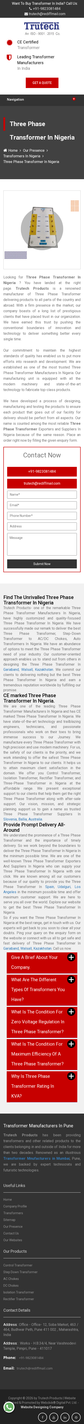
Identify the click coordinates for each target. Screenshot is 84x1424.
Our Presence (34, 150)
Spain (49, 887)
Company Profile (15, 1206)
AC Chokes (11, 1279)
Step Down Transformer (20, 1272)
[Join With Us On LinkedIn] (64, 1417)
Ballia (22, 819)
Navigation (41, 99)
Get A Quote (42, 83)
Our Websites (12, 1240)
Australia (35, 819)
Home (13, 150)
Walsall (27, 669)
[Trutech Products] (42, 30)
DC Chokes (11, 1285)
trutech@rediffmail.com (46, 14)
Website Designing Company (42, 1407)
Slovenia (10, 819)
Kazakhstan (44, 669)
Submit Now (42, 564)
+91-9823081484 (46, 9)
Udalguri (64, 887)
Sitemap (9, 1220)
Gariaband (11, 669)
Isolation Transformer (18, 1292)
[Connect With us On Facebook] (42, 1417)
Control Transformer (17, 1265)
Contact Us (11, 1233)
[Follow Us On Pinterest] (76, 1417)
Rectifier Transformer (18, 1299)
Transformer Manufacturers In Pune (38, 1125)
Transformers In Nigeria (21, 156)
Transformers (13, 1213)
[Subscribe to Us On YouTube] (53, 1417)
